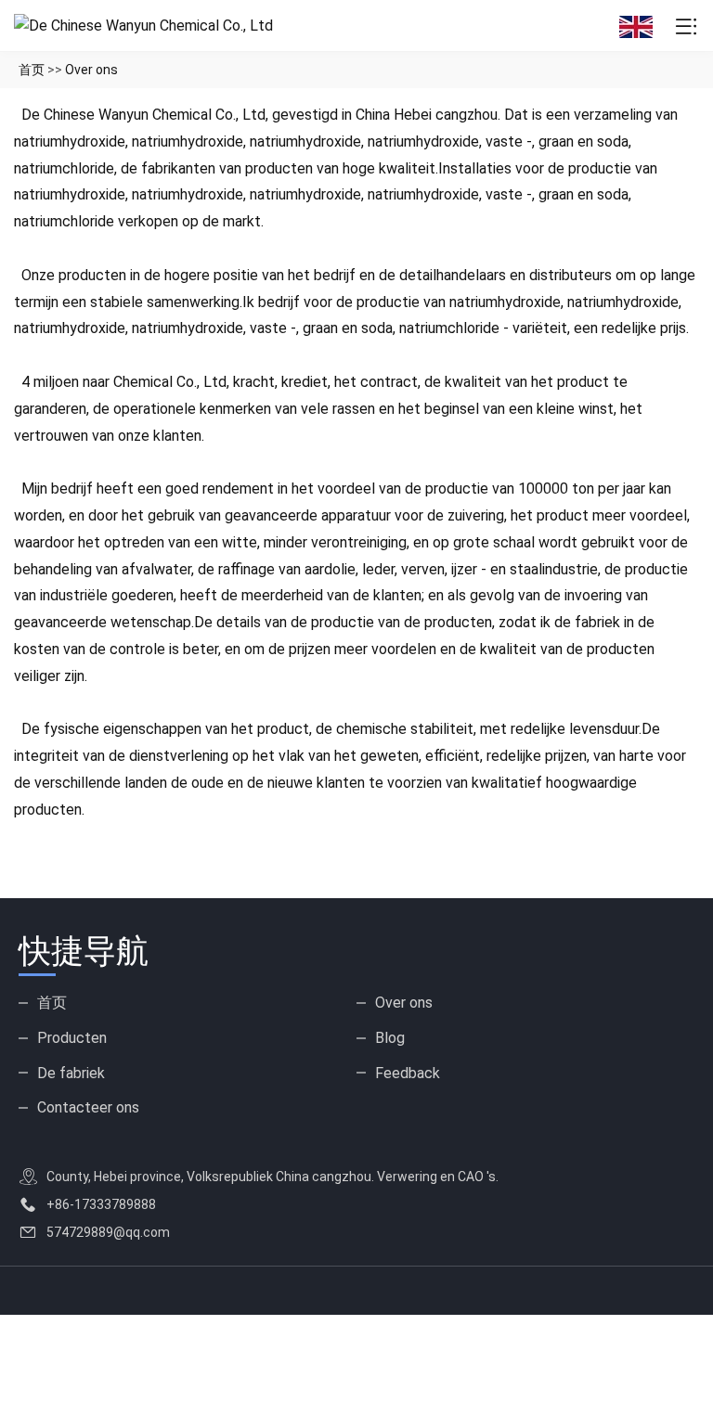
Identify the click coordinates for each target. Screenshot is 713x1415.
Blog (390, 1038)
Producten (72, 1038)
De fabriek (71, 1073)
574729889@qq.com (108, 1232)
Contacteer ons (88, 1107)
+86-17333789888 (101, 1204)
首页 (32, 69)
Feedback (407, 1073)
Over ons (91, 69)
